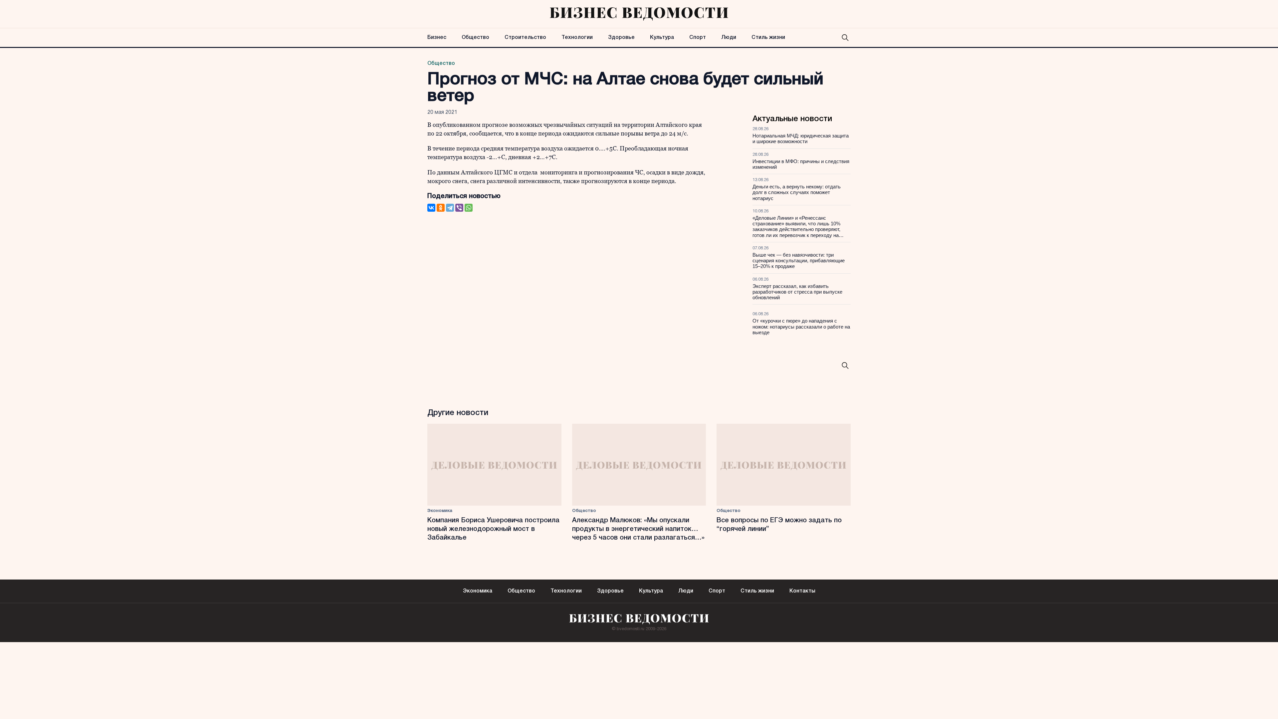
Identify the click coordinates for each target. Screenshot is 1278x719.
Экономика (439, 511)
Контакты (802, 591)
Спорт (697, 37)
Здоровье (621, 37)
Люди (728, 37)
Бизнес (436, 37)
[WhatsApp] (469, 208)
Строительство (525, 37)
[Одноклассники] (441, 208)
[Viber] (459, 208)
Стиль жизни (768, 37)
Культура (662, 37)
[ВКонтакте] (431, 208)
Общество (475, 37)
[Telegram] (450, 208)
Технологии (577, 37)
